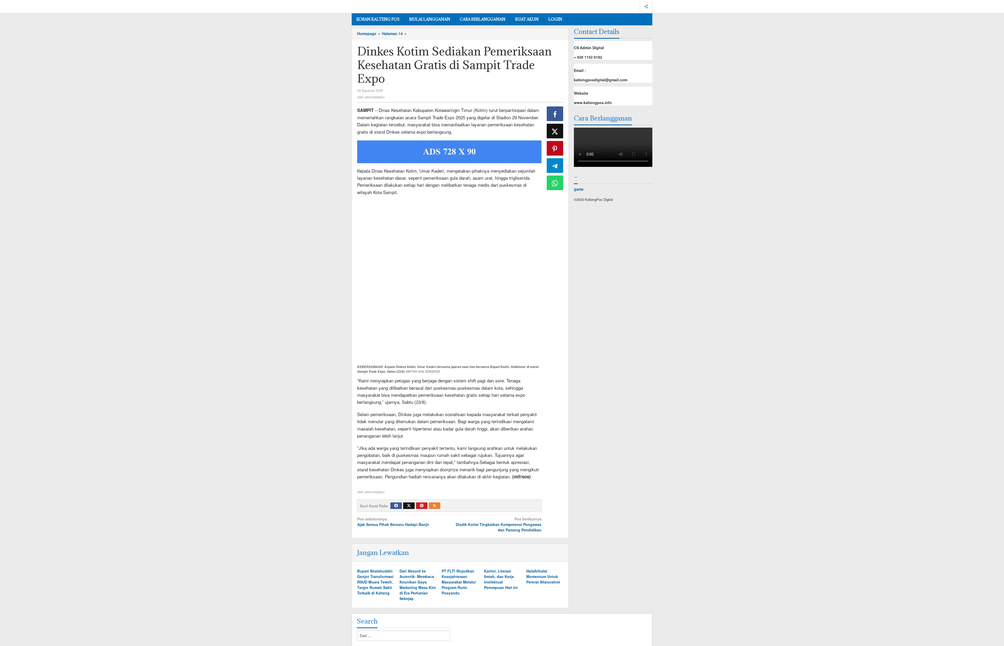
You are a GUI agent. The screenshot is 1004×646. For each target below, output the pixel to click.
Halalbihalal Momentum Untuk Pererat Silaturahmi (543, 576)
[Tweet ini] (555, 131)
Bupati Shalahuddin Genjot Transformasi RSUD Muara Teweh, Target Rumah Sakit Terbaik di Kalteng (375, 582)
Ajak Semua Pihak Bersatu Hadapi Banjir (393, 521)
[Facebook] (396, 505)
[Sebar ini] (555, 113)
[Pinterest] (421, 505)
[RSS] (434, 505)
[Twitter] (409, 505)
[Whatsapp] (555, 182)
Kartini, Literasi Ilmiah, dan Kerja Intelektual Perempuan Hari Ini (501, 579)
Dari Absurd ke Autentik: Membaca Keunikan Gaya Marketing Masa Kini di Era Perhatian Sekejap (418, 584)
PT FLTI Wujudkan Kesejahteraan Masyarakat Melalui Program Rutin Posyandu (459, 582)
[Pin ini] (555, 148)
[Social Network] (646, 6)
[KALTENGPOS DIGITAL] (375, 5)
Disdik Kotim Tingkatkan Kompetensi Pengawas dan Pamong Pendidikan (498, 524)
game (579, 189)
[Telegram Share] (555, 165)
